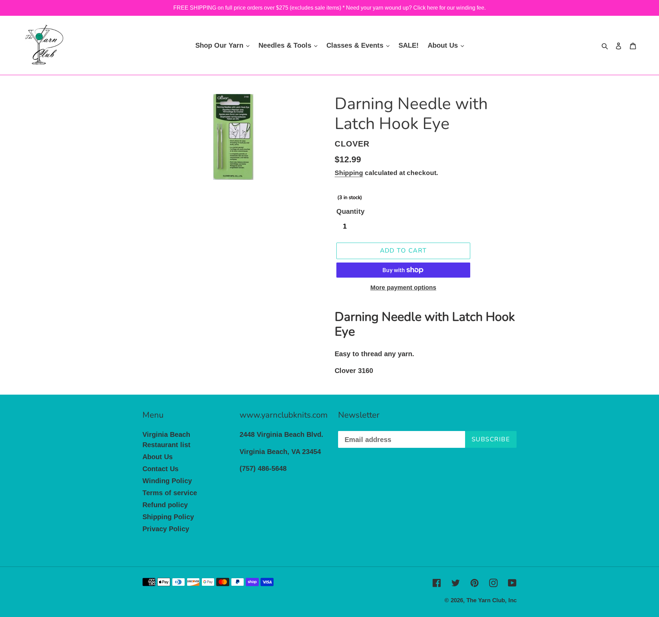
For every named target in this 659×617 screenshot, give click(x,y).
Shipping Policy (168, 517)
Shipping (349, 172)
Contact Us (160, 469)
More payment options (403, 287)
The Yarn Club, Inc (491, 600)
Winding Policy (167, 481)
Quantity (350, 211)
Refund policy (165, 505)
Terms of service (169, 493)
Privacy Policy (165, 529)
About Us (157, 457)
